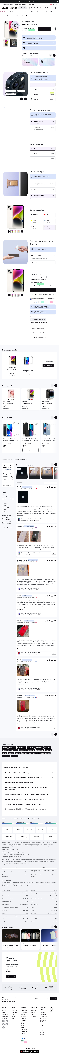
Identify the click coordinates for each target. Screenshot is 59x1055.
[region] (38, 62)
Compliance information (51, 298)
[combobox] (43, 255)
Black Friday (33, 1022)
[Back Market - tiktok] (6, 1021)
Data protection (43, 1025)
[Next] (22, 231)
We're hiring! (5, 1016)
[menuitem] (20, 11)
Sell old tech (24, 1018)
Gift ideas (33, 1020)
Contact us (14, 1010)
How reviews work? (8, 485)
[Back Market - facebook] (6, 1024)
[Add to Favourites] (54, 29)
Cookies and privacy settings (43, 1021)
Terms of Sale (43, 1014)
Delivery (13, 1014)
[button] (15, 25)
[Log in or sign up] (52, 7)
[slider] (3, 499)
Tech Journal (33, 1010)
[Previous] (9, 231)
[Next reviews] (55, 734)
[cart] (55, 7)
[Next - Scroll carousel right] (54, 55)
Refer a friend (24, 1010)
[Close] (57, 1)
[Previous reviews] (52, 734)
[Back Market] (9, 8)
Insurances (23, 1016)
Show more (20, 515)
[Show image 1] (12, 231)
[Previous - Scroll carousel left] (50, 55)
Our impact (4, 1014)
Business (47, 8)
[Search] (19, 8)
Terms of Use (43, 1012)
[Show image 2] (15, 231)
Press (3, 1012)
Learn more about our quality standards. (17, 885)
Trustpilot (4, 1018)
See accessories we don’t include (38, 322)
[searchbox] (23, 7)
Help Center (14, 1012)
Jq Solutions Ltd (42, 298)
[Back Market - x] (3, 1027)
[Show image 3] (18, 231)
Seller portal (24, 1031)
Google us (8, 971)
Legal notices (43, 1030)
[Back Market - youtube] (3, 1024)
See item (40, 518)
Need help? (40, 8)
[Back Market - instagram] (3, 1021)
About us (4, 1010)
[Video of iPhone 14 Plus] (13, 43)
